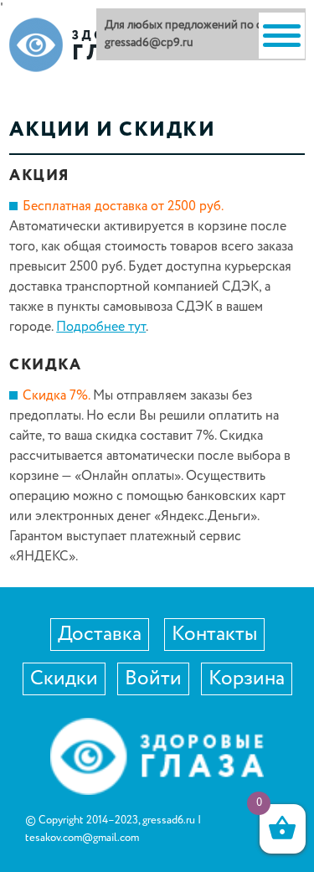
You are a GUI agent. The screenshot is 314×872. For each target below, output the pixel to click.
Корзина (246, 679)
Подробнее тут (101, 327)
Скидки (64, 679)
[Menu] (282, 36)
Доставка (100, 634)
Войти (153, 679)
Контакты (214, 634)
